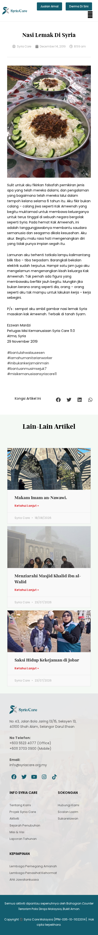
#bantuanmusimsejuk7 (27, 368)
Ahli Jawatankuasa (24, 879)
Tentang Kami (20, 805)
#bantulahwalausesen (26, 352)
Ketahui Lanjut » (27, 505)
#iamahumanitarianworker (29, 358)
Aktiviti (14, 818)
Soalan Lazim (68, 812)
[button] (90, 14)
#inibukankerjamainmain (28, 363)
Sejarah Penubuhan (25, 825)
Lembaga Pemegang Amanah (33, 866)
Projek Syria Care (23, 812)
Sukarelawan (68, 818)
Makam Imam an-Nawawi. (41, 497)
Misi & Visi (17, 832)
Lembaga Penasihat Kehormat (33, 873)
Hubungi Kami (68, 805)
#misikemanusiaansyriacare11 (32, 374)
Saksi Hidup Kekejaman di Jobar (47, 659)
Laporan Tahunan (23, 839)
